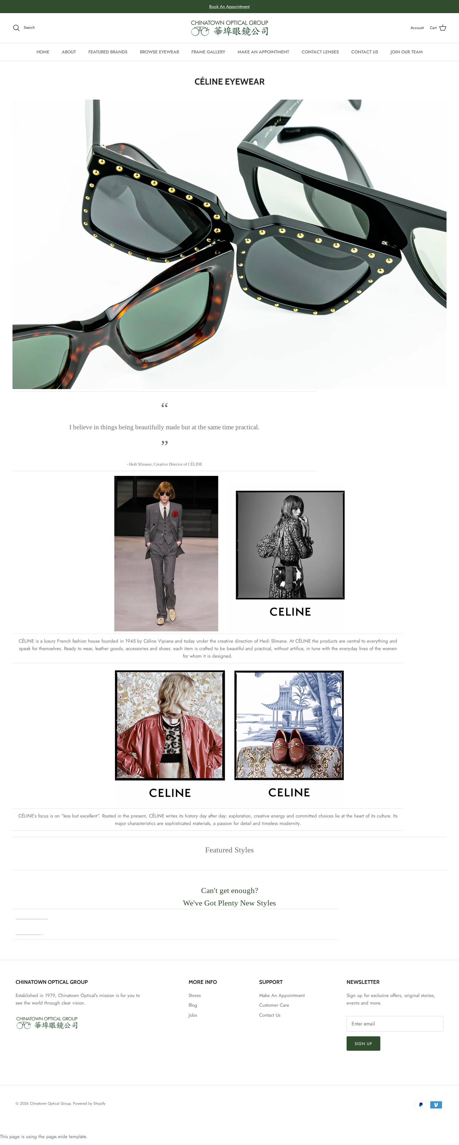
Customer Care (274, 1005)
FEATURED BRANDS (107, 52)
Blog (193, 1005)
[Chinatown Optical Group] (229, 28)
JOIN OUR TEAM (407, 52)
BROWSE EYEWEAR (159, 52)
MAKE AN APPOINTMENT (263, 52)
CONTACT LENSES (320, 52)
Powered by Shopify (89, 1103)
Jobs (193, 1015)
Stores (195, 995)
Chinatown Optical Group (50, 1103)
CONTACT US (364, 52)
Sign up (363, 1044)
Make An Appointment (282, 995)
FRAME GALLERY (208, 52)
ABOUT (69, 52)
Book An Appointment (229, 6)
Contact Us (269, 1015)
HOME (43, 52)
